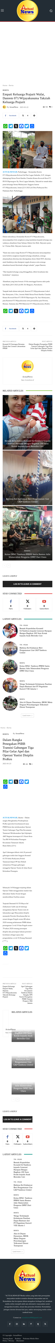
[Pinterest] (31, 1324)
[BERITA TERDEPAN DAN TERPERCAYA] (27, 10)
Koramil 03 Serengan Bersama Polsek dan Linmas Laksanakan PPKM (14, 346)
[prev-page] (4, 565)
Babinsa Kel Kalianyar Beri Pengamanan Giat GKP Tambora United (27, 500)
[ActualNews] (5, 107)
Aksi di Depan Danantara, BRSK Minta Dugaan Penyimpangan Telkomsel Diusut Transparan (36, 704)
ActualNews (13, 107)
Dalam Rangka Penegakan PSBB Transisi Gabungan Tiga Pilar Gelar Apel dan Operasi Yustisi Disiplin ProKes (40, 347)
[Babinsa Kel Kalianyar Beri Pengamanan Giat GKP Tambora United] (27, 477)
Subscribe (44, 600)
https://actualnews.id (27, 380)
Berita (11, 85)
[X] (45, 1324)
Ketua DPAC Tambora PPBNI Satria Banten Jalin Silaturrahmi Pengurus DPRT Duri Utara (27, 555)
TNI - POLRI (27, 437)
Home (5, 85)
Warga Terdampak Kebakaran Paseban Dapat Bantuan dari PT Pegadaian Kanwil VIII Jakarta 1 (36, 686)
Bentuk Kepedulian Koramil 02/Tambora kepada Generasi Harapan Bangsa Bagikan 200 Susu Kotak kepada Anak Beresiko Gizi (27, 444)
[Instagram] (16, 1324)
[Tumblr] (38, 1324)
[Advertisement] (27, 52)
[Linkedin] (24, 1324)
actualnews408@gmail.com (32, 1318)
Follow (27, 600)
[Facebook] (9, 1324)
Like (10, 600)
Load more (27, 715)
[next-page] (8, 565)
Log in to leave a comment (27, 584)
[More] (34, 115)
